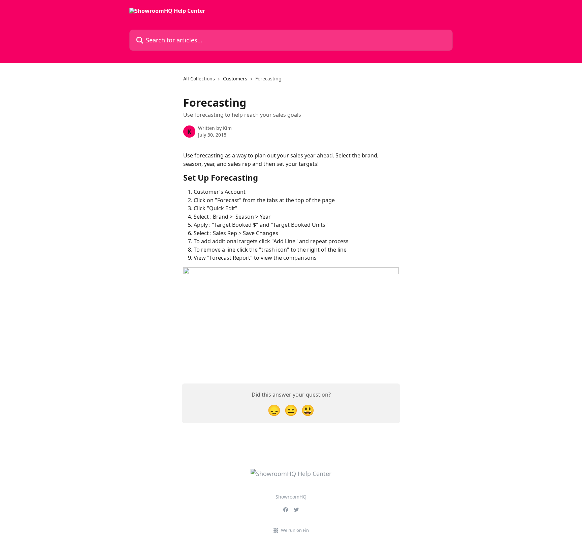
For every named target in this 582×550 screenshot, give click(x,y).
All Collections (199, 78)
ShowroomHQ (291, 496)
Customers (235, 78)
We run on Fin (295, 530)
